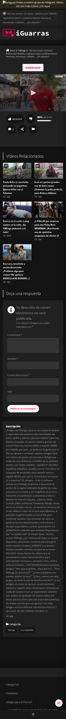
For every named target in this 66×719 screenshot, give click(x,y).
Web (9, 391)
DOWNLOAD (33, 67)
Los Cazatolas (27, 630)
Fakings (21, 50)
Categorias (12, 684)
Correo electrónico (18, 375)
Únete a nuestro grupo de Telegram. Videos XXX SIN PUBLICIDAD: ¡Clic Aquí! (39, 4)
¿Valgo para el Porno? (19, 702)
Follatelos (12, 693)
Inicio (12, 50)
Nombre (12, 358)
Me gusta (17, 119)
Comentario (14, 335)
